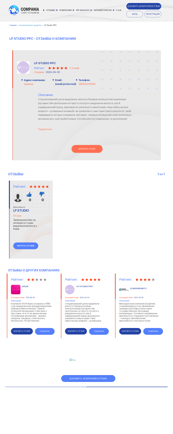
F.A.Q (118, 10)
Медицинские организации (150, 411)
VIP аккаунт (72, 368)
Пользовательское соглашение (61, 420)
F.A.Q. (121, 368)
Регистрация (153, 14)
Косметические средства (82, 411)
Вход (134, 14)
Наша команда (138, 420)
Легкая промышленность (149, 401)
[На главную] (24, 10)
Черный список (103, 10)
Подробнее (45, 331)
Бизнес (11, 404)
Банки (11, 401)
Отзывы (50, 10)
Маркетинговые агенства (150, 408)
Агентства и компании (19, 397)
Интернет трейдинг (79, 401)
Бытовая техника (16, 411)
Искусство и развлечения (82, 408)
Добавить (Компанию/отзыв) (143, 6)
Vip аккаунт (82, 10)
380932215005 (87, 84)
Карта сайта (138, 368)
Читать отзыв (26, 246)
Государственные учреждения (83, 397)
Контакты (32, 420)
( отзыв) (74, 68)
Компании (65, 10)
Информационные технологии (83, 404)
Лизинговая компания (148, 404)
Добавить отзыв (87, 149)
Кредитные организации (149, 397)
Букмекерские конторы (19, 408)
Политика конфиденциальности (104, 420)
